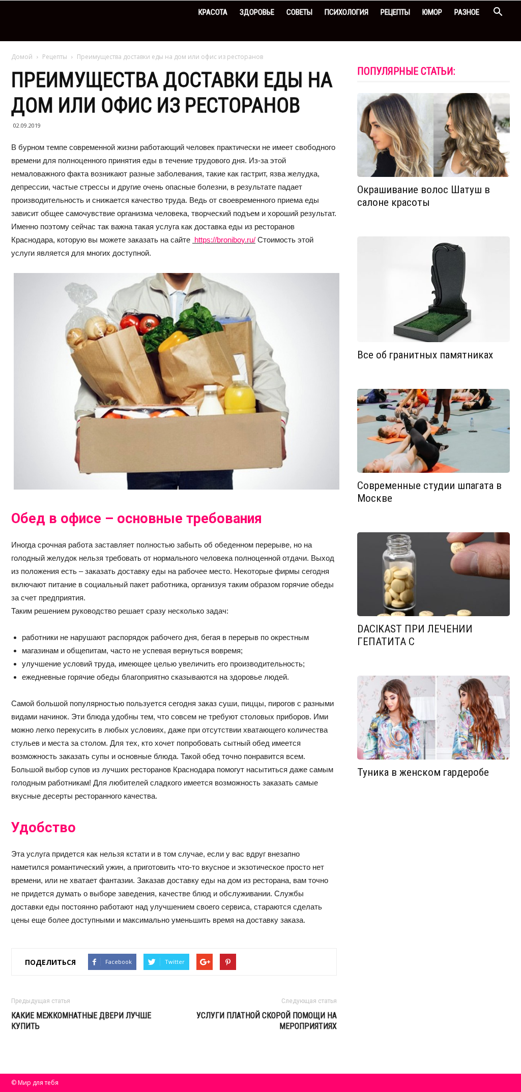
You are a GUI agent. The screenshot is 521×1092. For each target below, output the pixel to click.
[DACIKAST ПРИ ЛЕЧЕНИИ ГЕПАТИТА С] (433, 574)
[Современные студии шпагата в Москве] (433, 431)
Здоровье (257, 12)
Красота (212, 12)
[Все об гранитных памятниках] (433, 289)
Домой (22, 56)
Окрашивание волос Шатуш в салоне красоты (423, 196)
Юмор (432, 12)
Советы (299, 12)
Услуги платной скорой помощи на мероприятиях (266, 1021)
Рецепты (395, 12)
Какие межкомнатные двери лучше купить (81, 1021)
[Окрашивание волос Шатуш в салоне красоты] (433, 135)
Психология (346, 12)
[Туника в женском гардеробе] (433, 718)
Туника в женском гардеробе (423, 772)
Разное (466, 12)
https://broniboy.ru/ (223, 239)
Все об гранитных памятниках (425, 355)
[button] (497, 13)
